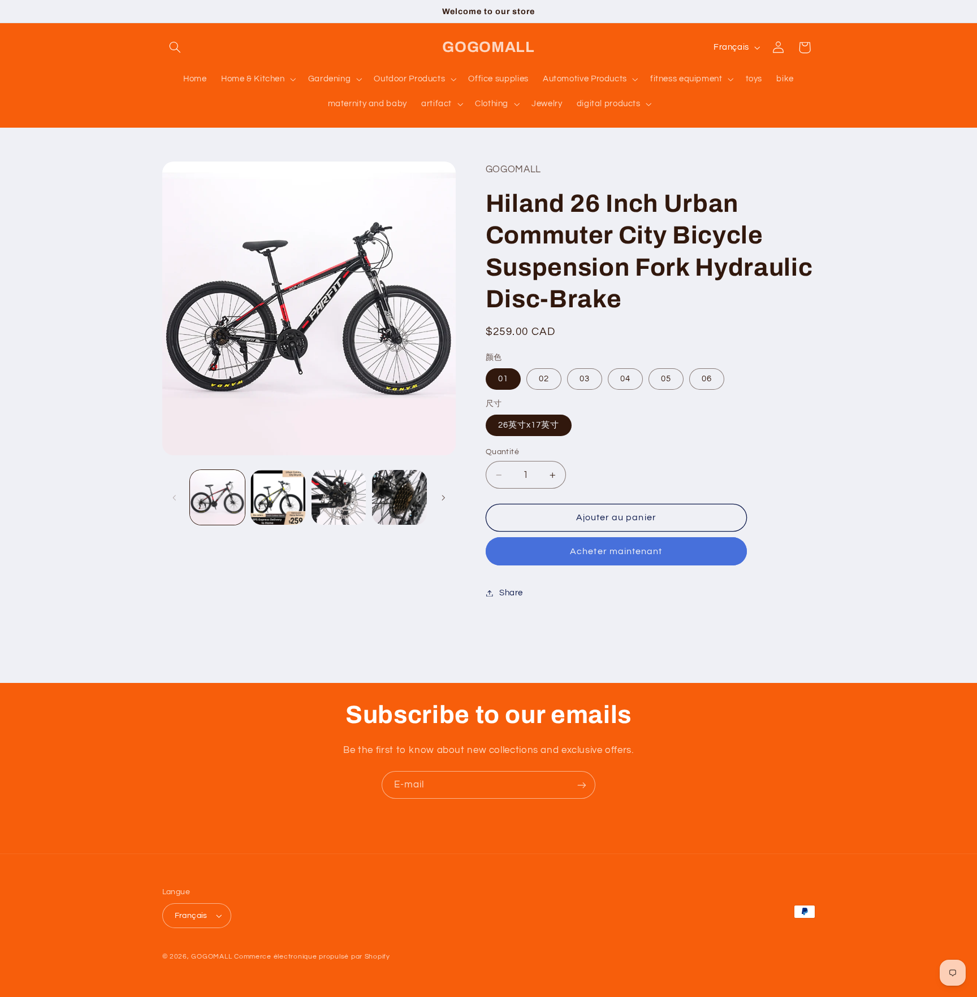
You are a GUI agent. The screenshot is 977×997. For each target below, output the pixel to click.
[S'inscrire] (582, 785)
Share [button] (511, 593)
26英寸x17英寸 (528, 425)
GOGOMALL (211, 957)
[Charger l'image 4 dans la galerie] (399, 497)
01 (503, 379)
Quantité (502, 452)
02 (544, 379)
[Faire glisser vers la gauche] (174, 497)
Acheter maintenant (616, 551)
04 (625, 379)
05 (666, 379)
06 (707, 379)
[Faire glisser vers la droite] (443, 497)
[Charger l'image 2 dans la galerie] (277, 497)
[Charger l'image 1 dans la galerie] (217, 497)
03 (585, 379)
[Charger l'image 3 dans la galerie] (339, 497)
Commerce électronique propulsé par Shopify (312, 957)
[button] (175, 47)
